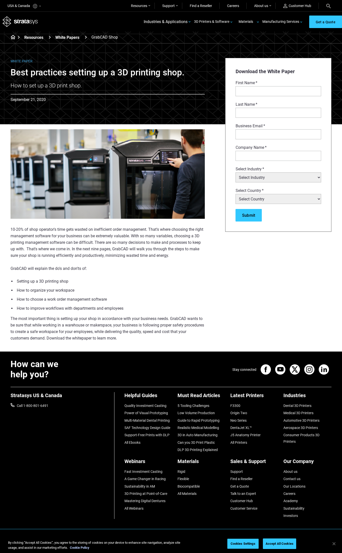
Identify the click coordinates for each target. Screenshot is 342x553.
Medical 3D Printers (298, 413)
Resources (139, 6)
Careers (233, 6)
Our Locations (294, 486)
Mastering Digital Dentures (144, 501)
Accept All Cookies (279, 543)
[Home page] (11, 37)
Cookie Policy (79, 547)
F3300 (235, 406)
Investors (290, 516)
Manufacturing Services (280, 22)
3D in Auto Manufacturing (198, 435)
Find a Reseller (201, 6)
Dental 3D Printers (297, 406)
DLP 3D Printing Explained (198, 450)
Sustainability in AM (139, 486)
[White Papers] (85, 37)
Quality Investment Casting (145, 406)
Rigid (181, 472)
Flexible (183, 479)
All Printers (238, 442)
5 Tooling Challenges (193, 406)
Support (168, 6)
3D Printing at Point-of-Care (145, 494)
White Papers (67, 37)
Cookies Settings (243, 543)
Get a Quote (239, 486)
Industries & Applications (166, 21)
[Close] (333, 543)
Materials (246, 22)
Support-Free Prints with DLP (146, 435)
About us (261, 6)
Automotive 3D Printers (301, 420)
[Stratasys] (20, 21)
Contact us (291, 479)
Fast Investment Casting (143, 472)
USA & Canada (19, 6)
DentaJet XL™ (241, 428)
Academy (290, 501)
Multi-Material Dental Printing (147, 420)
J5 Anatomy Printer (245, 435)
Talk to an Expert (243, 494)
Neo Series (238, 420)
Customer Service (243, 508)
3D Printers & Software (211, 22)
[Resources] (49, 37)
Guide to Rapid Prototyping (199, 420)
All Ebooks (132, 442)
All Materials (187, 494)
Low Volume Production (196, 413)
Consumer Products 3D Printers (301, 438)
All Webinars (133, 508)
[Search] (328, 6)
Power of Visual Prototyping (146, 413)
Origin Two (238, 413)
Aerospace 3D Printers (300, 428)
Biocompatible (189, 486)
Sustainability (293, 508)
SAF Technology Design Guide (147, 428)
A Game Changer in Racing (145, 479)
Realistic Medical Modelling (198, 428)
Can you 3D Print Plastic (196, 442)
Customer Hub (300, 6)
